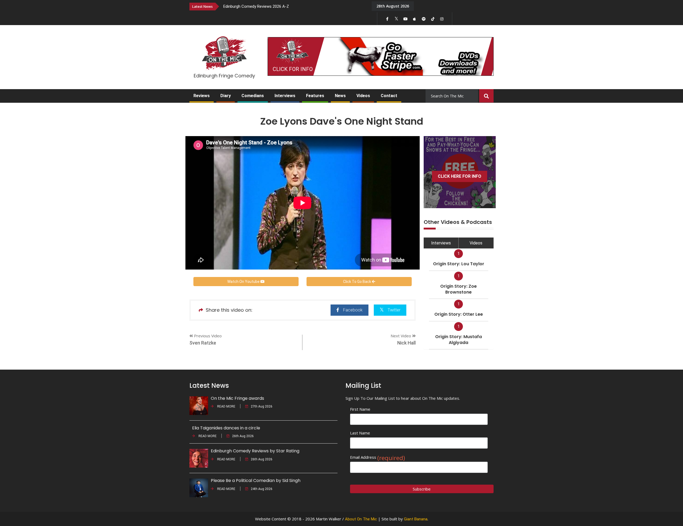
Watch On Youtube (243, 281)
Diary (225, 95)
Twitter (394, 310)
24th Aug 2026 (261, 489)
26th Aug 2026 (243, 436)
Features (315, 95)
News (340, 95)
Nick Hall (406, 343)
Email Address (377, 457)
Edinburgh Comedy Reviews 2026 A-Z (256, 6)
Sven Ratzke (202, 343)
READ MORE (225, 406)
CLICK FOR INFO (293, 69)
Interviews (285, 95)
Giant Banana (415, 519)
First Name (360, 409)
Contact (389, 95)
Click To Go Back (357, 281)
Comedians (252, 95)
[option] (293, 6)
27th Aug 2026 (261, 406)
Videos (363, 95)
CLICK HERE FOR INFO (459, 176)
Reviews (201, 95)
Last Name (360, 433)
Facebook (353, 310)
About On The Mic (361, 519)
